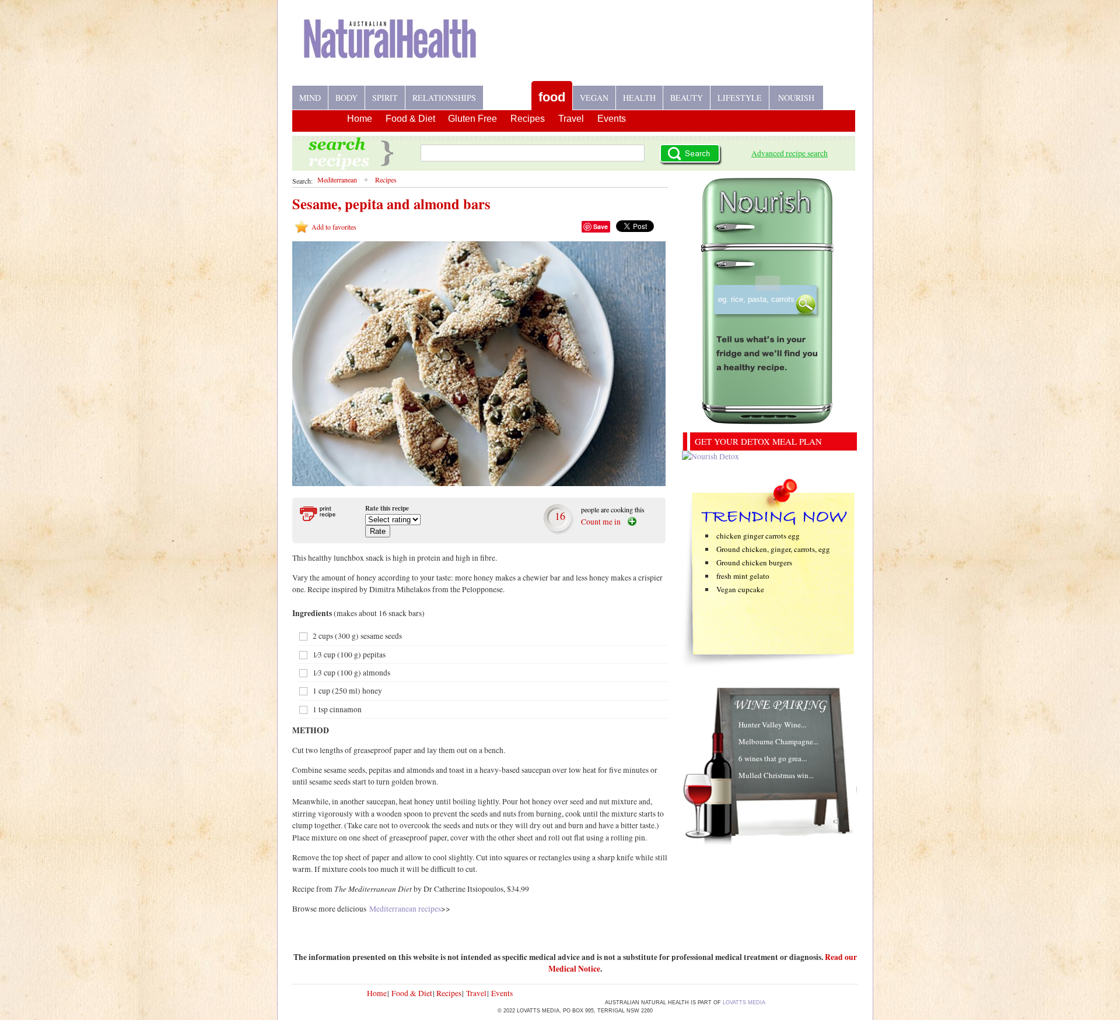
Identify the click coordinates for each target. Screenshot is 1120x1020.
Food (551, 97)
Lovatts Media (744, 1002)
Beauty (686, 97)
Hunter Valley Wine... (772, 724)
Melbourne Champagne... (778, 741)
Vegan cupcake (740, 589)
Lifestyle (740, 97)
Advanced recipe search (789, 153)
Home (359, 119)
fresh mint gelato (742, 576)
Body (346, 97)
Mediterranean (337, 179)
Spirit (385, 97)
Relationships (444, 97)
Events (611, 119)
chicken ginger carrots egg (758, 535)
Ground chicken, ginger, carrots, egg (773, 549)
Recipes (507, 93)
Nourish (796, 97)
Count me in (601, 521)
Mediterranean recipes (405, 908)
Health (639, 97)
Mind (310, 97)
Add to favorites (334, 226)
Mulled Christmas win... (776, 775)
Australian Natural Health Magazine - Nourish (390, 47)
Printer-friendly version (325, 513)
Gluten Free (472, 119)
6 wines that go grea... (772, 758)
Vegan (594, 97)
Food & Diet (410, 119)
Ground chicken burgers (754, 562)
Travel (571, 119)
